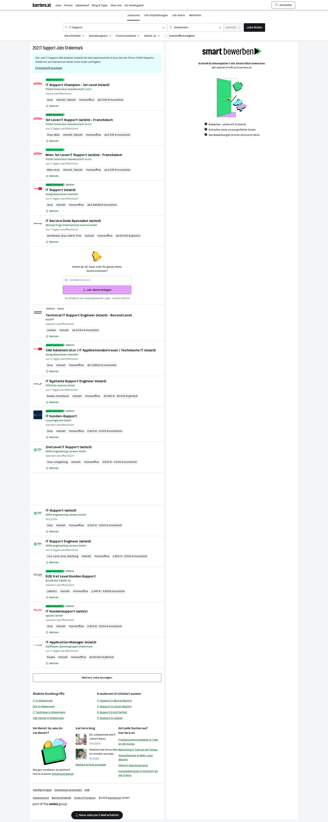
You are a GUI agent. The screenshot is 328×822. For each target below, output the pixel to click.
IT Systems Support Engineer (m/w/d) (76, 381)
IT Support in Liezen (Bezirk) (114, 706)
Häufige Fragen (42, 790)
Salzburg (72, 556)
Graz (50, 99)
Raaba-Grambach (58, 396)
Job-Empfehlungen (156, 15)
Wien (57, 134)
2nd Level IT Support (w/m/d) (69, 447)
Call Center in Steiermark (48, 718)
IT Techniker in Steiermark (49, 712)
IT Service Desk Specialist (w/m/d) (73, 221)
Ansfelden (54, 235)
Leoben (51, 330)
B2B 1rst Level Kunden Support (71, 576)
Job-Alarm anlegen (99, 289)
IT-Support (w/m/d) (61, 510)
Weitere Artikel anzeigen (91, 764)
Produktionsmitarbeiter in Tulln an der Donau (138, 742)
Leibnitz (52, 591)
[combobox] (115, 27)
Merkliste (195, 15)
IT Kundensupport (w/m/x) (66, 611)
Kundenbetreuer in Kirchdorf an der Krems (138, 773)
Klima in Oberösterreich (133, 765)
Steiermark (74, 48)
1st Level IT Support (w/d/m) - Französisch (79, 120)
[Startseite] (44, 5)
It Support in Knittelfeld (112, 712)
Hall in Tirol (74, 235)
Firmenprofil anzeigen (48, 68)
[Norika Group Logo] (50, 805)
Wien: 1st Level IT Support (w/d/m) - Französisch (84, 155)
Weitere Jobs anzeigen (97, 677)
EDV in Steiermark (44, 706)
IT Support (47, 48)
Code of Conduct (85, 797)
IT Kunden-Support (61, 416)
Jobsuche (133, 15)
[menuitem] (77, 36)
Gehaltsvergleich (62, 774)
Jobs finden (254, 27)
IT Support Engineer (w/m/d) (68, 541)
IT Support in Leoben (110, 718)
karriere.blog (85, 728)
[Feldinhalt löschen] (164, 27)
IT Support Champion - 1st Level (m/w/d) (77, 85)
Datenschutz (41, 797)
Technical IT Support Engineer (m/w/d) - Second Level (89, 315)
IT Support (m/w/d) (61, 190)
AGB (87, 790)
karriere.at (126, 733)
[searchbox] (97, 280)
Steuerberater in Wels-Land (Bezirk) (135, 757)
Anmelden (285, 5)
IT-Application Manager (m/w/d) (71, 642)
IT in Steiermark (43, 700)
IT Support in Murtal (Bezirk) (114, 700)
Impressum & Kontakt (68, 790)
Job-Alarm (178, 15)
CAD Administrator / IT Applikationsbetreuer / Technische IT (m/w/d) (101, 350)
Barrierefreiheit (61, 797)
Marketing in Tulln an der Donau (138, 749)
